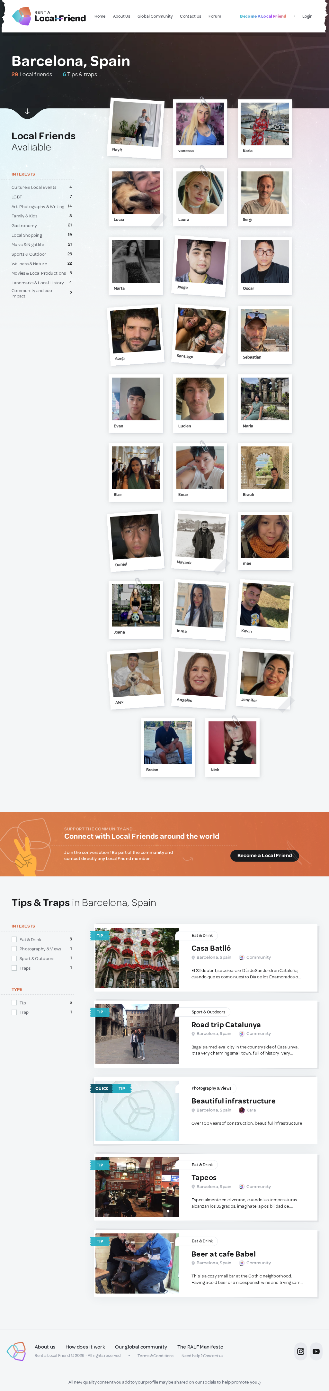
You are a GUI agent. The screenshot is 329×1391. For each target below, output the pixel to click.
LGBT (17, 196)
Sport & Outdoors (37, 958)
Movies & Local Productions (39, 273)
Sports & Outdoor (29, 254)
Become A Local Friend (263, 16)
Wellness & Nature (29, 263)
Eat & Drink (30, 939)
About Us (121, 16)
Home (100, 16)
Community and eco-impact (33, 293)
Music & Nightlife (28, 244)
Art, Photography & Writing (38, 206)
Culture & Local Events (34, 187)
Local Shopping (27, 235)
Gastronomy (24, 225)
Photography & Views (40, 948)
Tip (23, 1002)
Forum (215, 16)
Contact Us (190, 16)
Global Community (155, 16)
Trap (24, 1012)
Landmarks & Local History (38, 282)
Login (307, 16)
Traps (25, 968)
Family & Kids (25, 215)
